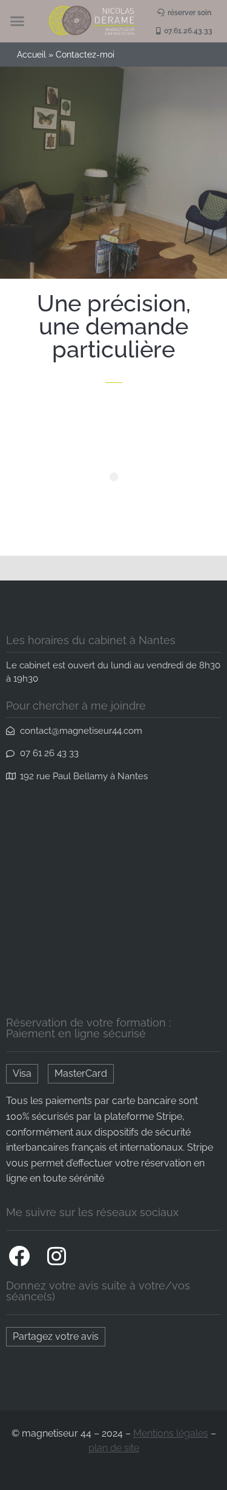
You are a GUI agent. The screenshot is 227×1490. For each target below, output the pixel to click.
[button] (16, 21)
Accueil (31, 54)
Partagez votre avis (56, 1336)
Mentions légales (170, 1433)
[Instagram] (56, 1255)
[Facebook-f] (18, 1255)
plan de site (113, 1448)
